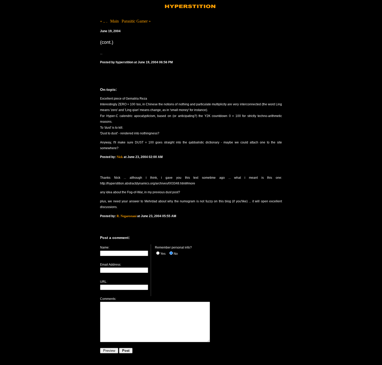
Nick (120, 157)
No (176, 254)
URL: (103, 282)
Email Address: (110, 264)
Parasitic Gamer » (136, 21)
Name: (104, 247)
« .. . (103, 21)
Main (114, 21)
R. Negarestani (126, 216)
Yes (163, 254)
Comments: (108, 299)
